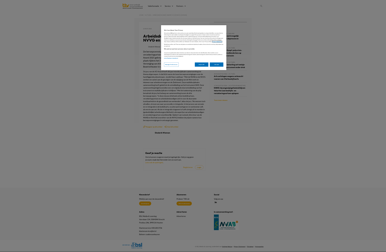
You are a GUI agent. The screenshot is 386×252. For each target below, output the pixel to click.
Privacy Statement (217, 41)
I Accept (216, 64)
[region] (193, 47)
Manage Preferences (171, 64)
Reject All (201, 64)
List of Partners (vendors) (171, 58)
